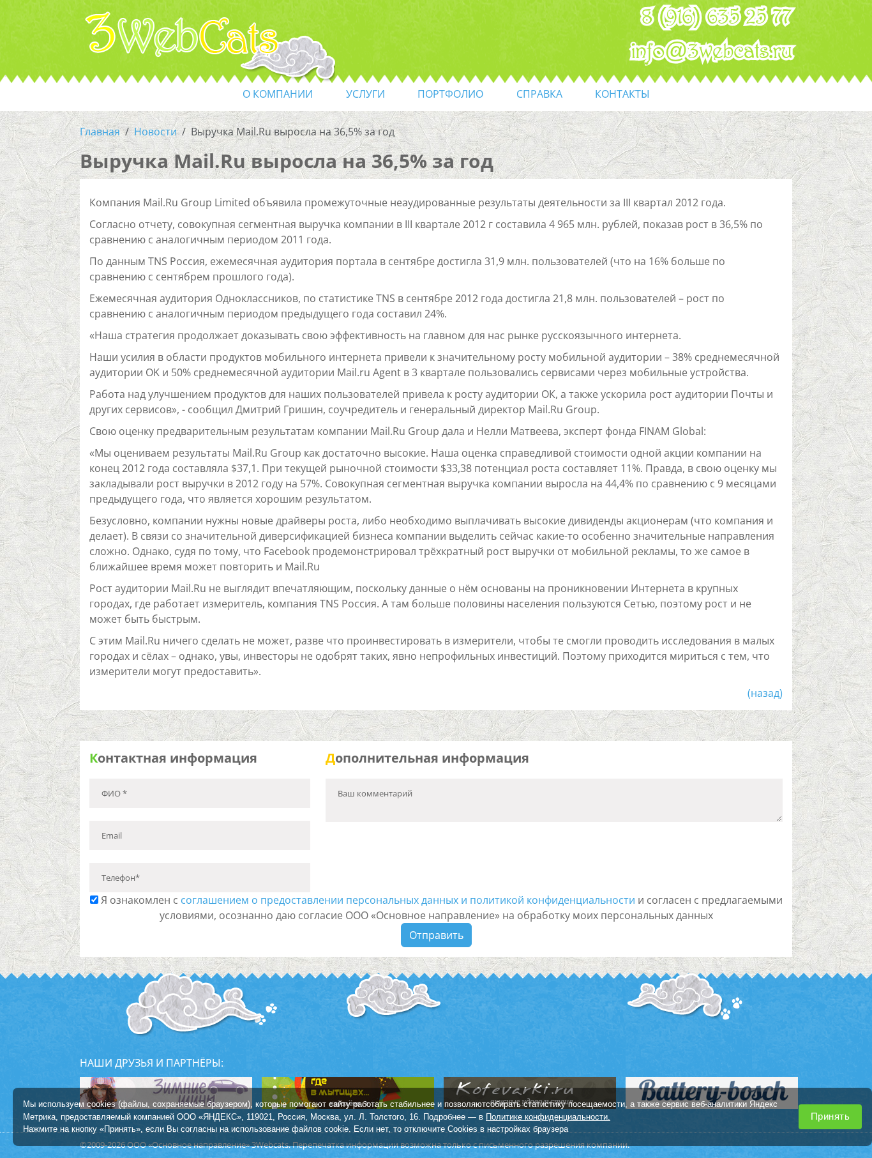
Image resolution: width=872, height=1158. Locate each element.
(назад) (765, 693)
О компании (278, 94)
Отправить (436, 935)
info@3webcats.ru (712, 51)
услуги (365, 94)
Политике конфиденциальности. (548, 1116)
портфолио (450, 94)
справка (539, 94)
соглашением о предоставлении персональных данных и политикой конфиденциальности (408, 900)
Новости (155, 132)
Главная (100, 132)
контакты (622, 94)
